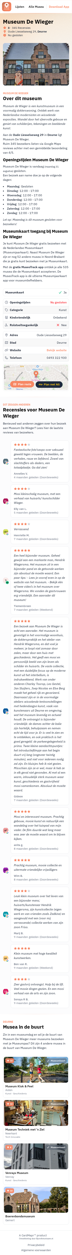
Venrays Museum (16, 1173)
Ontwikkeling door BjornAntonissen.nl (36, 1238)
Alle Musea (36, 6)
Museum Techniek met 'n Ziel (24, 1129)
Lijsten (19, 6)
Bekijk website (57, 350)
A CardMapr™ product (33, 1235)
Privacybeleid (36, 1245)
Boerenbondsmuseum (20, 1216)
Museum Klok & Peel (19, 1086)
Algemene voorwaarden (36, 1250)
